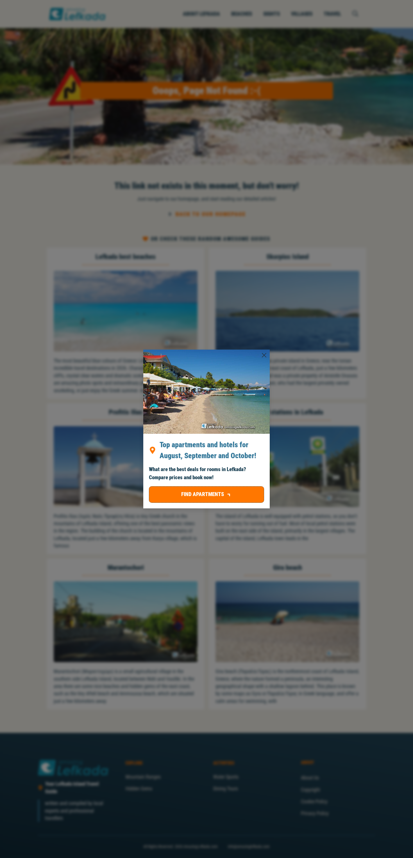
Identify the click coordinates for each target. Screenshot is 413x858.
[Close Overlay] (264, 355)
